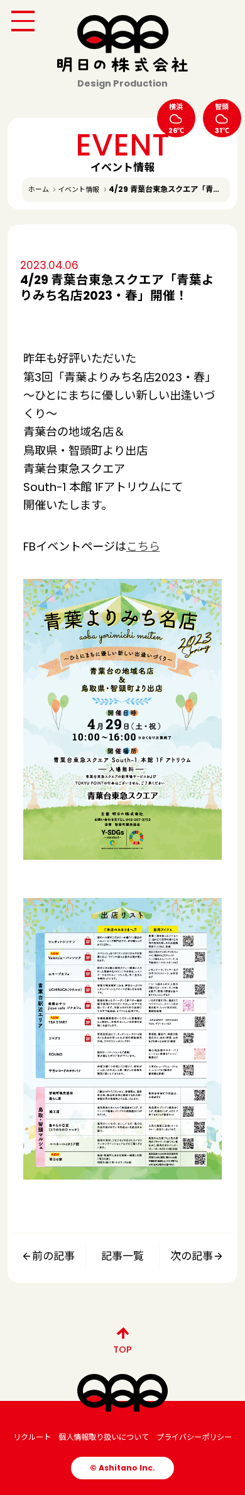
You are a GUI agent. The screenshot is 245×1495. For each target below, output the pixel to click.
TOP (122, 1349)
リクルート (32, 1437)
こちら (143, 546)
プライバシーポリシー (194, 1437)
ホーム (38, 189)
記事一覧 (122, 1256)
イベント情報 (78, 189)
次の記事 (191, 1256)
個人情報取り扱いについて (103, 1437)
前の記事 (53, 1256)
